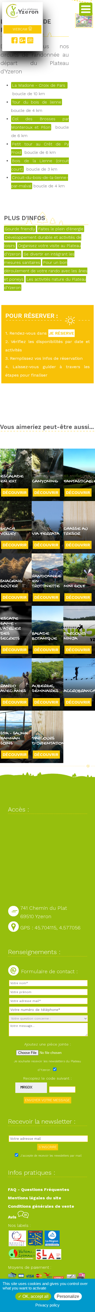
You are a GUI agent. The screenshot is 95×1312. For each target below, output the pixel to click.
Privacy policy (47, 1305)
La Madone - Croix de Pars (39, 85)
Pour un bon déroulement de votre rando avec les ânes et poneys (45, 271)
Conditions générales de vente (41, 1206)
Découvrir (15, 492)
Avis (13, 1217)
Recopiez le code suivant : (47, 1078)
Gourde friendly (20, 228)
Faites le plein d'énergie (60, 228)
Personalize (68, 1296)
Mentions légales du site (34, 1197)
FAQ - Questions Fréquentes (38, 1189)
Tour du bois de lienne (36, 102)
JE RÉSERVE (61, 333)
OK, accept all (35, 1296)
